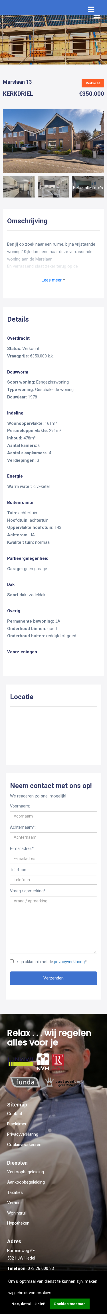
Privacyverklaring (22, 1134)
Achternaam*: (23, 827)
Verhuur (14, 1202)
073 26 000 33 (41, 1268)
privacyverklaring (69, 961)
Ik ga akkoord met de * (51, 961)
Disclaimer (17, 1124)
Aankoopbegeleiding (26, 1182)
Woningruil (17, 1213)
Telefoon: (18, 869)
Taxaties (15, 1192)
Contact (14, 1113)
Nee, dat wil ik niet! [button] (28, 1303)
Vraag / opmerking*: (28, 891)
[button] (54, 1293)
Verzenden (53, 978)
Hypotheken (18, 1223)
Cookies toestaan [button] (70, 1303)
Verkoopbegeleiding (25, 1171)
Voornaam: (20, 806)
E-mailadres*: (22, 848)
